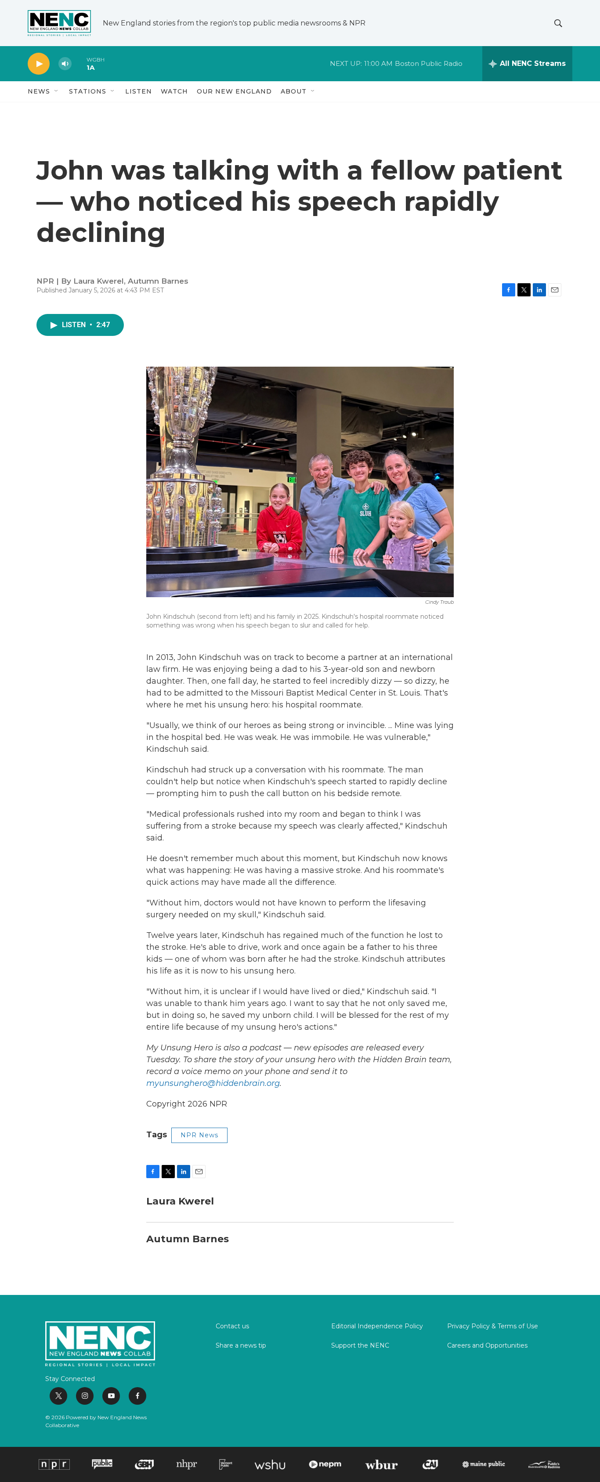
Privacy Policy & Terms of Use (492, 1326)
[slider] (79, 63)
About (294, 91)
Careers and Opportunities (487, 1345)
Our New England (234, 91)
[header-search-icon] (558, 23)
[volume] (65, 64)
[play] (39, 64)
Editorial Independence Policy (377, 1326)
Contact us (232, 1326)
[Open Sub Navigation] (56, 91)
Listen (138, 91)
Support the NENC (360, 1345)
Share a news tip (241, 1345)
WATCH (174, 91)
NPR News (199, 1135)
